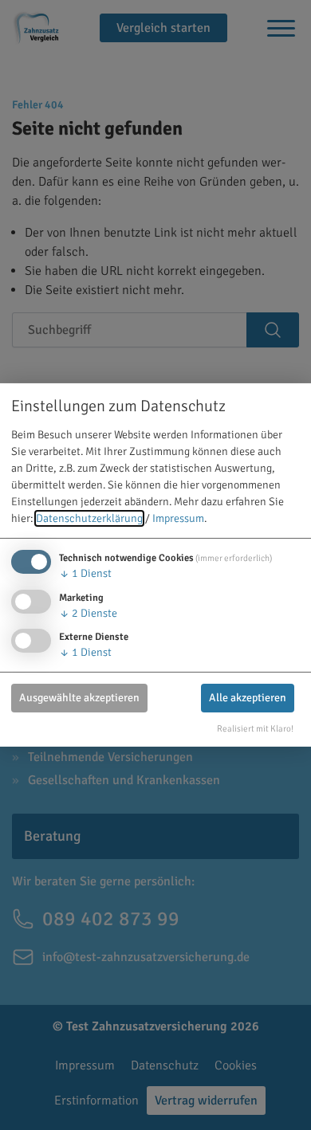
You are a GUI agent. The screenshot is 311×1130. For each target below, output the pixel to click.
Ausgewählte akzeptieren (79, 697)
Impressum (178, 518)
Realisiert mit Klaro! (255, 728)
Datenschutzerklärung (89, 518)
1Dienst (85, 573)
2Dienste (88, 613)
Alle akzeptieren (247, 697)
